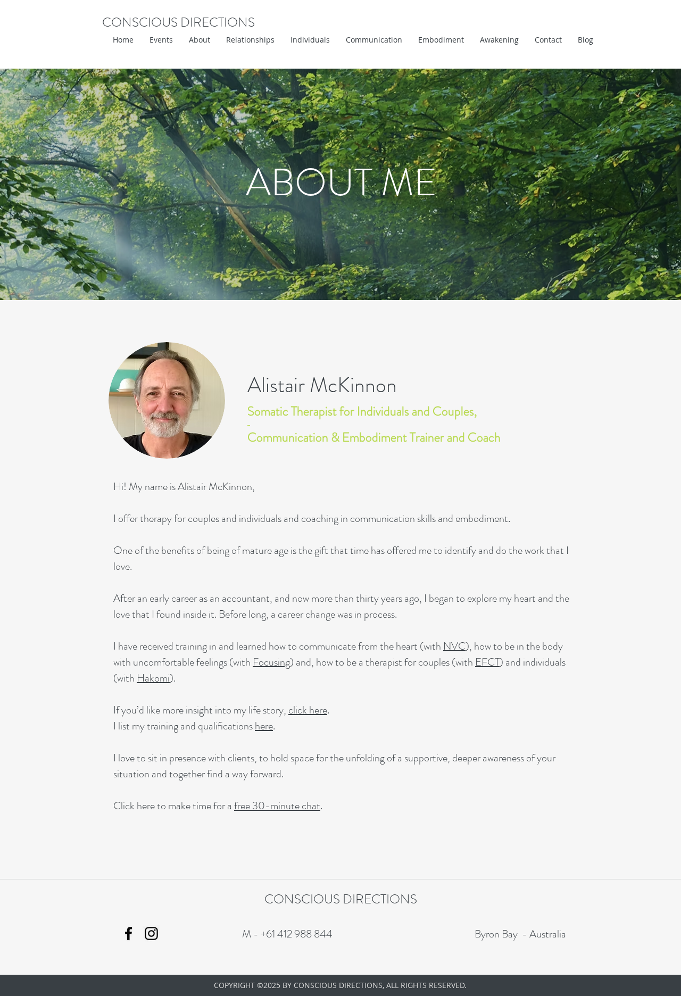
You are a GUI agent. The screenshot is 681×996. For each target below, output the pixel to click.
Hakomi (153, 678)
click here (307, 710)
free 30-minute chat (277, 806)
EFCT (487, 662)
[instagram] (151, 933)
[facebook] (128, 933)
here (264, 726)
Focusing (271, 662)
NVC (454, 646)
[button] (199, 40)
